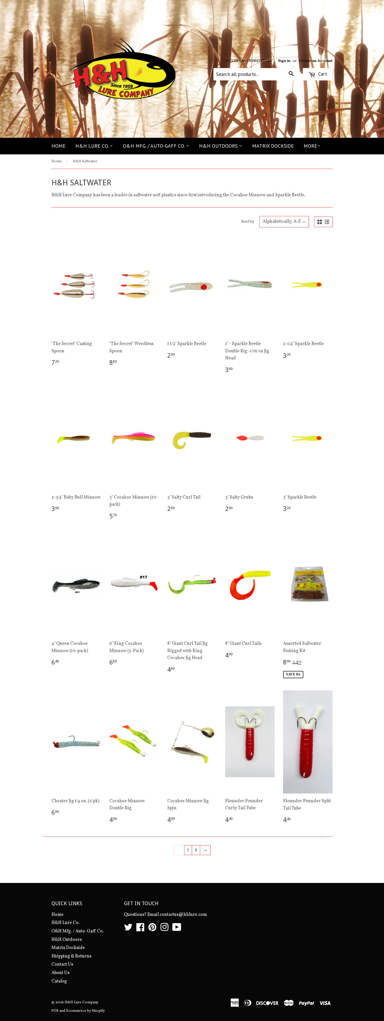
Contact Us (62, 964)
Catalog (59, 981)
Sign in (284, 61)
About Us (60, 973)
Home (58, 146)
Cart (322, 74)
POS (54, 1010)
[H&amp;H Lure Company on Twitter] (128, 929)
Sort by (247, 221)
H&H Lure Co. (92, 146)
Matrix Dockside (273, 146)
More (310, 146)
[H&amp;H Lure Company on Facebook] (140, 929)
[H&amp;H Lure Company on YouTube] (176, 929)
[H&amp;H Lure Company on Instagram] (164, 929)
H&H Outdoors (219, 146)
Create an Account (316, 61)
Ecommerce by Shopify (85, 1010)
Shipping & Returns (71, 956)
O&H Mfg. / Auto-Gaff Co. (154, 146)
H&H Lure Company (81, 1002)
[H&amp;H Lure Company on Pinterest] (152, 929)
